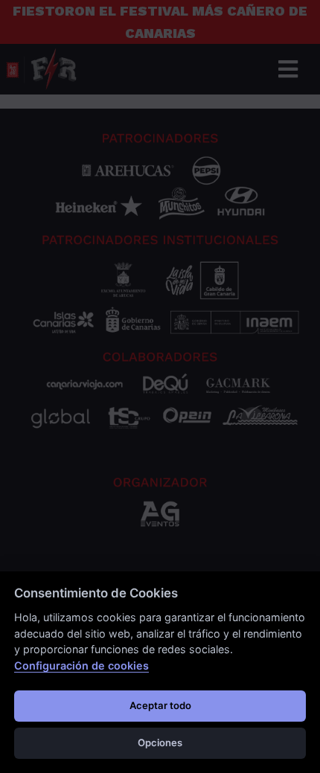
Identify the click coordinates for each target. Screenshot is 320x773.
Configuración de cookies (81, 665)
